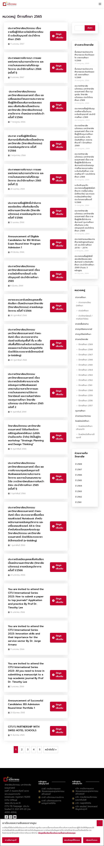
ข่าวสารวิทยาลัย (81, 339)
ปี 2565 (78, 480)
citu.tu (26, 806)
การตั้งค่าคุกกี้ (10, 840)
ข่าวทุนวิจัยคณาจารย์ (83, 329)
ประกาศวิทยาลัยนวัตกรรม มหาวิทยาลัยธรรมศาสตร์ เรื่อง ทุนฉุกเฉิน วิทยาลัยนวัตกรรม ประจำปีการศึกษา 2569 (84, 93)
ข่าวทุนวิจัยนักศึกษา (83, 334)
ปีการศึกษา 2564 (86, 370)
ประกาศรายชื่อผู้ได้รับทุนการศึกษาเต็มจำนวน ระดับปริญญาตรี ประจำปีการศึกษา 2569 (85, 113)
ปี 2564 (78, 485)
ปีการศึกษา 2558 (86, 400)
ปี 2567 (78, 469)
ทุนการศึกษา (80, 410)
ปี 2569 (78, 464)
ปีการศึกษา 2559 (86, 395)
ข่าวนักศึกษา (84, 310)
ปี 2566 (78, 475)
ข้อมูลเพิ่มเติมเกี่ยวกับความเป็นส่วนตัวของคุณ (56, 833)
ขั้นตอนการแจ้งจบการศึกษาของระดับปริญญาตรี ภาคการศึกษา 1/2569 (84, 73)
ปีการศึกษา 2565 (86, 364)
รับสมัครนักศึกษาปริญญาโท (84, 428)
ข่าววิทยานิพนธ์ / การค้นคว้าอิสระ (84, 317)
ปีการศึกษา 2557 (86, 405)
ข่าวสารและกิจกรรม (83, 416)
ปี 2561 (78, 502)
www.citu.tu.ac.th (13, 803)
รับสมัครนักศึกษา (82, 421)
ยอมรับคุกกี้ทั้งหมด (72, 840)
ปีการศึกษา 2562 (86, 380)
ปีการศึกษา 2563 (86, 375)
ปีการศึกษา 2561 (85, 385)
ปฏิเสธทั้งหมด (91, 840)
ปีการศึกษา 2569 (86, 344)
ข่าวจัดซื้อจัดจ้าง (82, 324)
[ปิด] (100, 823)
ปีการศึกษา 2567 (86, 354)
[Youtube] (15, 817)
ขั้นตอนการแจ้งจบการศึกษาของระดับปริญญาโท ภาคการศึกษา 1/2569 (84, 56)
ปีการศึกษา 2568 (86, 349)
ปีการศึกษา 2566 (86, 359)
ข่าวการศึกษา (80, 297)
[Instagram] (10, 817)
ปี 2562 (78, 496)
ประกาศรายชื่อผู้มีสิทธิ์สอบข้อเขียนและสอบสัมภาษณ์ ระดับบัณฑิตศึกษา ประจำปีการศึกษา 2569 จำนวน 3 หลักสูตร (84, 263)
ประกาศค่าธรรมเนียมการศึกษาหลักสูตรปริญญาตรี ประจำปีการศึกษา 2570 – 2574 (85, 243)
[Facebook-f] (6, 817)
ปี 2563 (78, 491)
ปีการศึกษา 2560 (86, 390)
